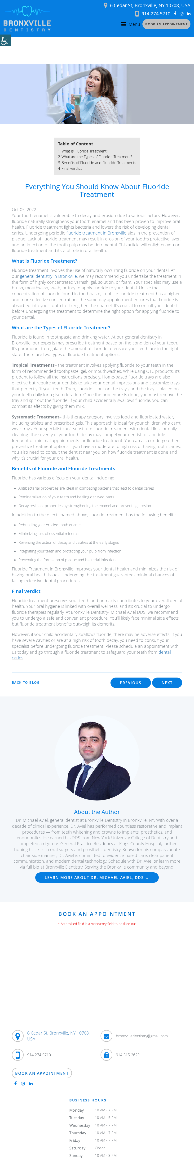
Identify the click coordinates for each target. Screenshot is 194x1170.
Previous (130, 682)
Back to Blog (26, 682)
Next (167, 682)
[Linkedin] (188, 14)
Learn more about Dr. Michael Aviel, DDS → (97, 877)
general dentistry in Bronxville (48, 276)
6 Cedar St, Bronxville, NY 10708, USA (150, 5)
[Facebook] (175, 14)
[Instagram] (181, 14)
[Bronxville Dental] (27, 18)
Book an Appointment (166, 24)
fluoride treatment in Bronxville (96, 233)
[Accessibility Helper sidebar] (5, 40)
